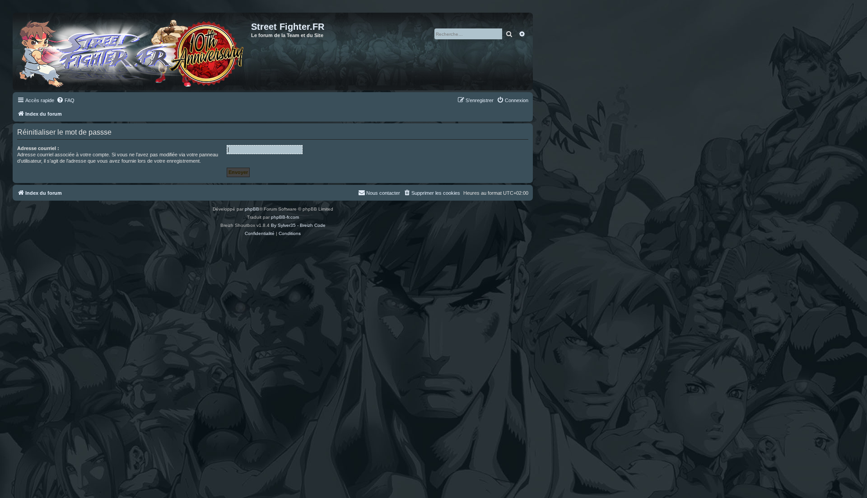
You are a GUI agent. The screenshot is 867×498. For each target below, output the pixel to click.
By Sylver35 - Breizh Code (298, 225)
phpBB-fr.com (285, 217)
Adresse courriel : (38, 148)
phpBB (252, 209)
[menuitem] (65, 100)
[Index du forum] (133, 51)
